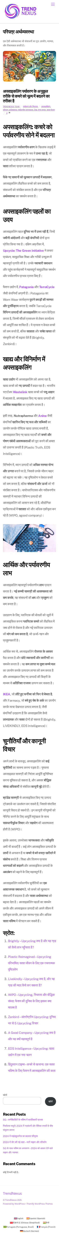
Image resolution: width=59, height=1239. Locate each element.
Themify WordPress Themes (40, 1203)
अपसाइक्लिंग (45, 106)
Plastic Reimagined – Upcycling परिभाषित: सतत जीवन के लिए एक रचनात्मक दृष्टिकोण (31, 963)
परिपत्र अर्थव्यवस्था (10, 110)
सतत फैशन (51, 110)
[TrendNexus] (20, 20)
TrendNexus (11, 1200)
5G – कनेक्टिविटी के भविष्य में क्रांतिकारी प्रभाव (23, 1119)
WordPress (20, 1203)
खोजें (5, 1095)
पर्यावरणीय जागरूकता (25, 110)
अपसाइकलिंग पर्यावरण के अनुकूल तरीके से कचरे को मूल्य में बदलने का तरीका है (26, 96)
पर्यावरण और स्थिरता (30, 106)
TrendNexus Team (11, 107)
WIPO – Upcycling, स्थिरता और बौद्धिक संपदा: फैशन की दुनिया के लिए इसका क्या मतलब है (31, 1001)
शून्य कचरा (42, 110)
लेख (35, 110)
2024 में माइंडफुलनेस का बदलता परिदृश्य (20, 1136)
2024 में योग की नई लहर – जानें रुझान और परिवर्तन (25, 1142)
